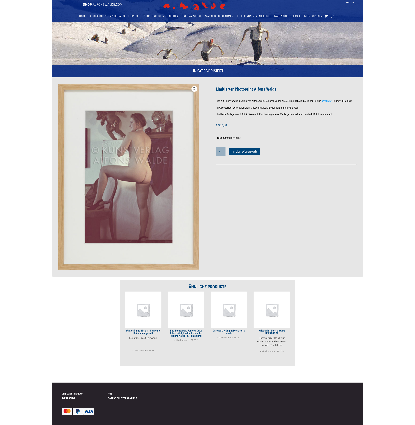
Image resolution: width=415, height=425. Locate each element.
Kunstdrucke (152, 16)
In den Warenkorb (244, 151)
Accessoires (98, 16)
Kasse (297, 16)
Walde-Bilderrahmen (219, 16)
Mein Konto (312, 16)
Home (82, 16)
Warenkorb (282, 16)
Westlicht (327, 101)
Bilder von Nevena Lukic (253, 16)
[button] (194, 89)
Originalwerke (192, 16)
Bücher (173, 16)
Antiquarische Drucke (125, 16)
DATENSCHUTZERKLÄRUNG (122, 398)
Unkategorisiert (208, 71)
